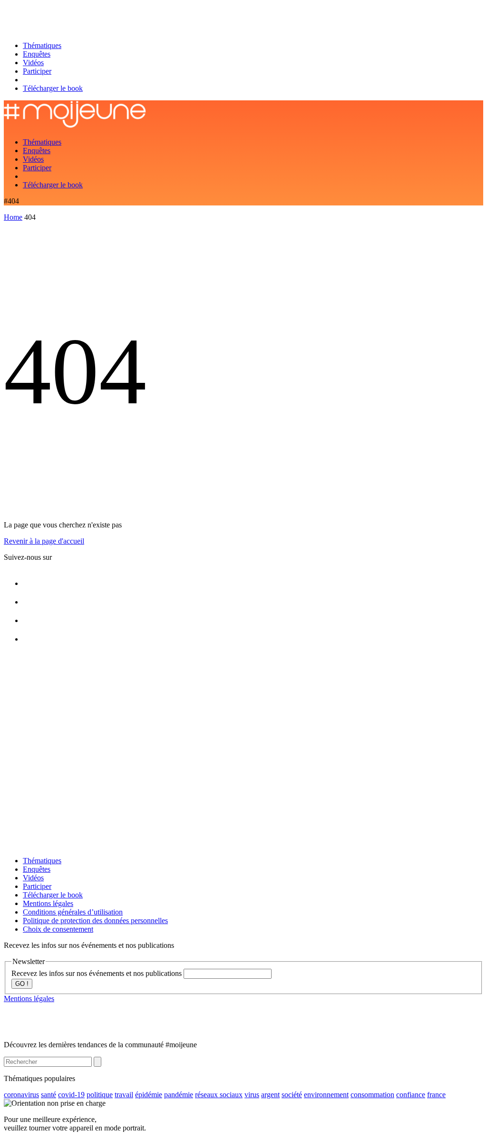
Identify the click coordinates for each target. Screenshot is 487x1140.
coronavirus (21, 1095)
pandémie (178, 1095)
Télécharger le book (53, 88)
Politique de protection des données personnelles (95, 920)
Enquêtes (36, 54)
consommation (372, 1095)
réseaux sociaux (219, 1095)
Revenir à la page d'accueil (44, 541)
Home (13, 217)
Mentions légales (48, 903)
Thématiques (42, 45)
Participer (37, 71)
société (292, 1095)
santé (48, 1095)
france (436, 1095)
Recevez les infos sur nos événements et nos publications (97, 973)
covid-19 (71, 1095)
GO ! (22, 983)
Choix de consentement (58, 929)
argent (270, 1095)
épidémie (148, 1095)
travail (124, 1095)
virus (251, 1095)
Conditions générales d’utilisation (73, 912)
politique (100, 1095)
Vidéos (33, 62)
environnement (326, 1095)
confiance (410, 1095)
